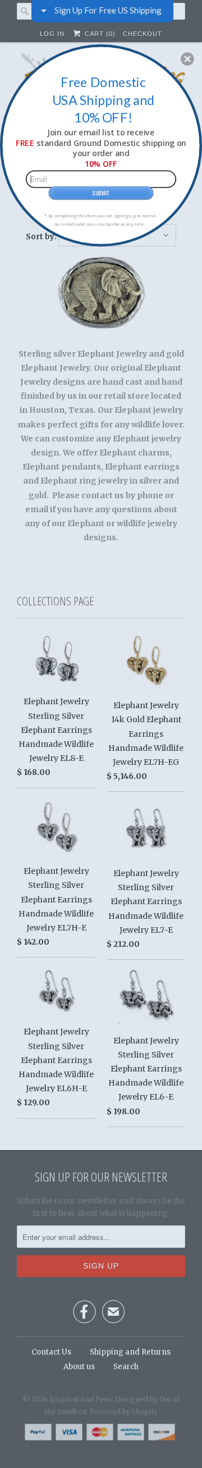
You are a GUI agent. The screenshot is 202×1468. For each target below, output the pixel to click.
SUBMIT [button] (100, 192)
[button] (187, 59)
